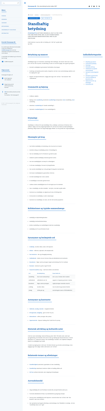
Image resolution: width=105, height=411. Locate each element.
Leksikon (37, 14)
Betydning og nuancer (91, 61)
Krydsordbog (5, 26)
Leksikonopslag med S (45, 14)
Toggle (25, 3)
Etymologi (88, 65)
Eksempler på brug (90, 67)
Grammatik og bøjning (91, 63)
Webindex (4, 19)
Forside (31, 14)
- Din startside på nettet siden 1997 (42, 6)
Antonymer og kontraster (92, 75)
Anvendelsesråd (89, 84)
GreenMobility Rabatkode (9, 29)
